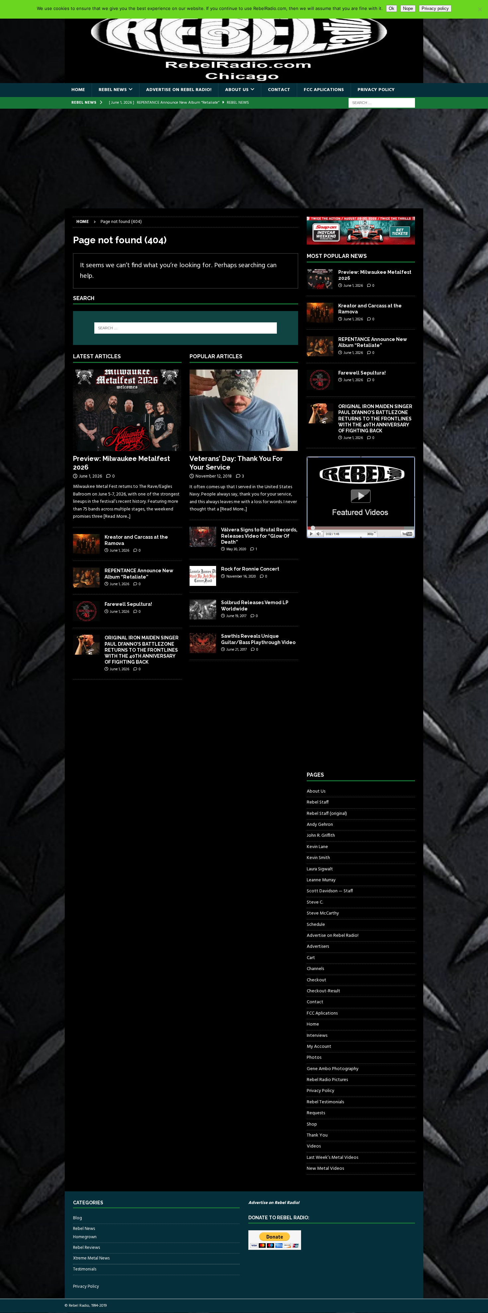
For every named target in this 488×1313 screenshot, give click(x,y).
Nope (408, 8)
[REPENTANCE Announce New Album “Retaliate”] (86, 578)
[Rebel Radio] (244, 79)
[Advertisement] (244, 158)
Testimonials (84, 1269)
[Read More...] (117, 516)
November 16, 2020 (241, 577)
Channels (315, 969)
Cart (311, 958)
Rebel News (113, 90)
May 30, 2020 (236, 549)
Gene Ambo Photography (333, 1069)
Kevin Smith (318, 858)
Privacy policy (435, 8)
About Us (237, 90)
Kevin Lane (317, 847)
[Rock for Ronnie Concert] (203, 576)
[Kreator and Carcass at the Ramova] (86, 544)
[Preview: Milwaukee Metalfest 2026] (127, 410)
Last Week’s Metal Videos (332, 1157)
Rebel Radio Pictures (327, 1080)
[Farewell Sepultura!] (86, 611)
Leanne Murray (321, 880)
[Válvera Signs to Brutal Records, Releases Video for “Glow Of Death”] (203, 537)
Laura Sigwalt (320, 869)
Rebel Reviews (86, 1247)
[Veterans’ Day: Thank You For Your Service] (244, 410)
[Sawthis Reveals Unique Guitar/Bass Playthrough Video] (203, 643)
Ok (391, 8)
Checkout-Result (323, 991)
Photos (314, 1057)
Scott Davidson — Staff (330, 891)
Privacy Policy (376, 90)
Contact (279, 90)
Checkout (316, 980)
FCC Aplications (324, 90)
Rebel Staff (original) (327, 814)
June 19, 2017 (236, 616)
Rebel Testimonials (325, 1102)
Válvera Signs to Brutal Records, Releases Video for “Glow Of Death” (259, 535)
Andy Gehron (320, 824)
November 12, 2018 (214, 476)
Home (78, 90)
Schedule (316, 925)
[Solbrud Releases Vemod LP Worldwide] (203, 609)
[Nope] (479, 9)
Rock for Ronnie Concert (250, 569)
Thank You (317, 1135)
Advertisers (318, 946)
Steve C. (315, 902)
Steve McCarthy (323, 913)
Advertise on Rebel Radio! (178, 90)
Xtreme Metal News (91, 1258)
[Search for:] (382, 103)
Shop (312, 1124)
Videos (314, 1146)
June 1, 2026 (90, 476)
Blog (77, 1218)
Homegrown (85, 1237)
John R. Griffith (321, 835)
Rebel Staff (318, 802)
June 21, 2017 (236, 650)
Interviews (317, 1035)
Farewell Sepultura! (128, 604)
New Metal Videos (325, 1168)
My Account (319, 1046)
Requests (316, 1113)
